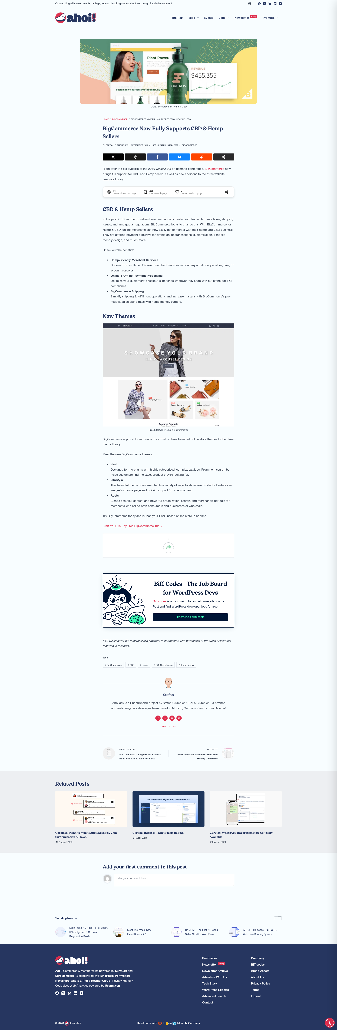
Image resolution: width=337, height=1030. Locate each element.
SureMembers (64, 975)
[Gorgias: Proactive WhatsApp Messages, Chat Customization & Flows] (91, 809)
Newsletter (245, 17)
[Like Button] (168, 547)
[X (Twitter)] (264, 3)
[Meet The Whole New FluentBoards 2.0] (118, 932)
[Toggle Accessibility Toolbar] (329, 1022)
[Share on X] (113, 156)
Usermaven (112, 985)
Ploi (85, 980)
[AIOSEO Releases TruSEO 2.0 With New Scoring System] (234, 932)
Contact (207, 1002)
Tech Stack (209, 983)
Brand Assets (260, 971)
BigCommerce (189, 145)
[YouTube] (280, 3)
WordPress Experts (215, 990)
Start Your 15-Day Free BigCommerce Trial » (133, 526)
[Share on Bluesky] (179, 156)
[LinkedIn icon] (165, 718)
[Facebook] (259, 3)
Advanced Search (214, 996)
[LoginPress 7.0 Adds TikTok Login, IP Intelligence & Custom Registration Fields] (60, 932)
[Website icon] (172, 718)
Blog (192, 17)
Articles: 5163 (169, 726)
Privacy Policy (260, 983)
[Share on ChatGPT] (135, 156)
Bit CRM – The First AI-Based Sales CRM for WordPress (201, 932)
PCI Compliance (163, 665)
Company (257, 958)
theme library (186, 665)
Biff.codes (159, 601)
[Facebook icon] (158, 718)
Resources (209, 958)
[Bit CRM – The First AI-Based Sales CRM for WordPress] (176, 932)
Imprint (256, 996)
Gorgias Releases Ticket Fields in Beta (158, 832)
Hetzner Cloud (100, 980)
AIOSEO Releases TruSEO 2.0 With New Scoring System (260, 932)
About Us (257, 977)
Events (208, 17)
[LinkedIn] (275, 3)
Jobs (222, 17)
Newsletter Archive (215, 971)
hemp (144, 665)
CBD (131, 665)
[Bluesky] (270, 3)
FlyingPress (106, 975)
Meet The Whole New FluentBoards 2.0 (139, 932)
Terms (255, 990)
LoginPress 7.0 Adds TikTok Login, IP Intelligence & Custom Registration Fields (88, 932)
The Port (177, 17)
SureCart (121, 971)
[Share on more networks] (223, 156)
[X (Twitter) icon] (179, 718)
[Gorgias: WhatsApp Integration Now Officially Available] (246, 809)
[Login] (249, 3)
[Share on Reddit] (201, 156)
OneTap (76, 980)
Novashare (62, 980)
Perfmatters (122, 975)
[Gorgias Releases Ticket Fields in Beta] (168, 809)
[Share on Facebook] (157, 156)
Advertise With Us (214, 977)
